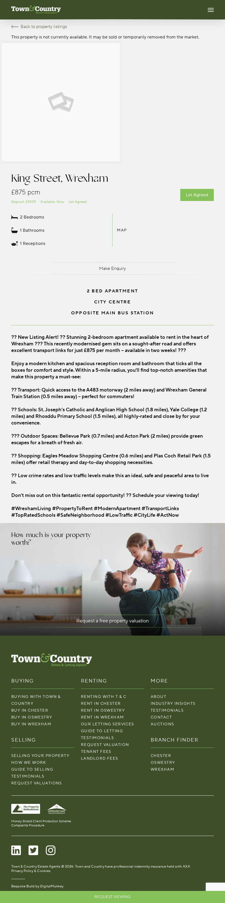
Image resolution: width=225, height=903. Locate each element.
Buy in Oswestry (31, 717)
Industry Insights (173, 703)
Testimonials (27, 776)
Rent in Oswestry (103, 710)
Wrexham (162, 769)
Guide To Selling (32, 769)
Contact (161, 717)
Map (122, 230)
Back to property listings (44, 26)
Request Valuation (105, 744)
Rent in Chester (101, 703)
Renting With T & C (103, 696)
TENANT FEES (96, 751)
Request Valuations (36, 783)
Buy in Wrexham (31, 724)
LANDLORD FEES (99, 758)
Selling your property (40, 755)
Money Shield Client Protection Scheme (41, 821)
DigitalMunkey (51, 886)
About (158, 696)
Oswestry (163, 762)
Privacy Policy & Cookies (30, 871)
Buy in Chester (29, 710)
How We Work (28, 762)
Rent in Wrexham (102, 717)
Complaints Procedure (27, 825)
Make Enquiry (112, 268)
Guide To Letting (102, 731)
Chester (161, 755)
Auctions (162, 724)
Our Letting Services (107, 724)
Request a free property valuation (112, 621)
